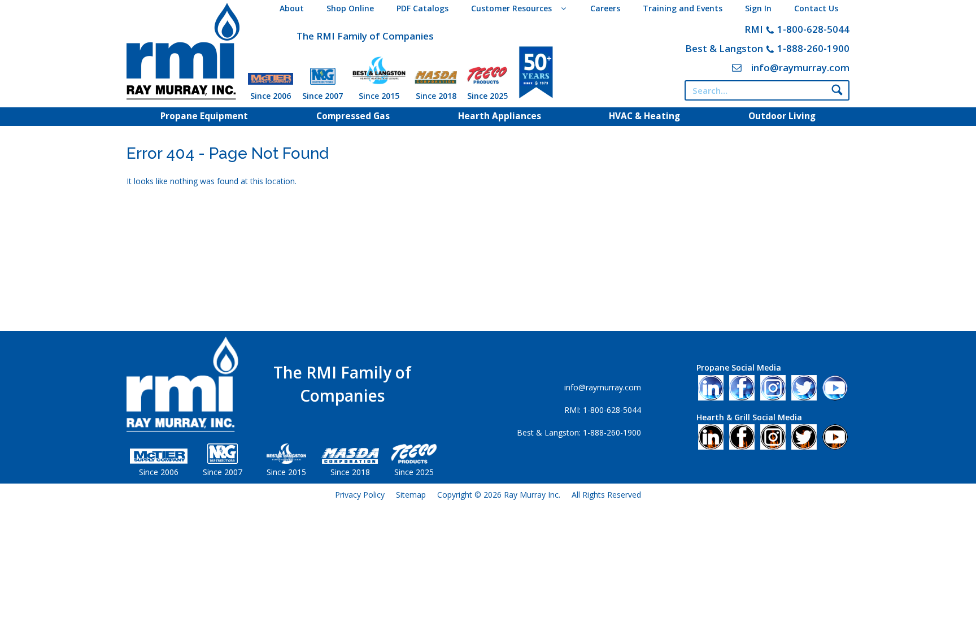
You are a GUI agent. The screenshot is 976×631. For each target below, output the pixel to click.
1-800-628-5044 (813, 29)
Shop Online (350, 8)
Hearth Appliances (499, 116)
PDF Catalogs (422, 8)
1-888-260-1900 (813, 48)
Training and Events (682, 8)
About (292, 8)
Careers (605, 8)
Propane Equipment (204, 116)
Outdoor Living (782, 116)
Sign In (758, 8)
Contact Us (816, 8)
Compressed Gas (353, 116)
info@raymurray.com (800, 67)
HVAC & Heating (644, 116)
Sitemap (411, 494)
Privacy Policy (360, 494)
